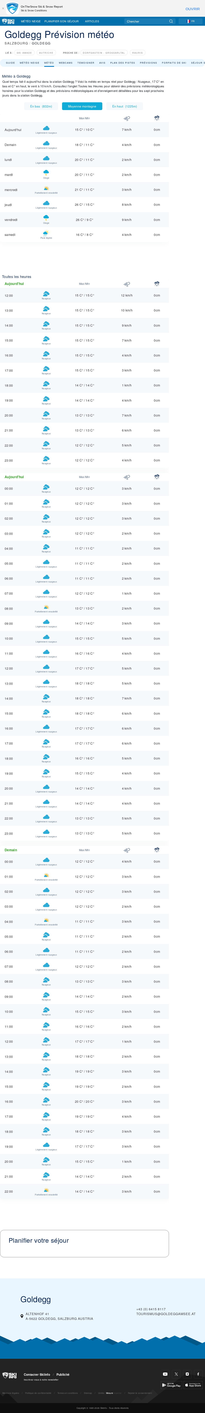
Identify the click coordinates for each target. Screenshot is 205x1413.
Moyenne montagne (82, 106)
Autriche (46, 52)
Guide (10, 62)
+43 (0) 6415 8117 (151, 1309)
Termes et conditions (67, 1392)
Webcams (66, 62)
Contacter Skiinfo (37, 1374)
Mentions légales (10, 1392)
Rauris (137, 52)
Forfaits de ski (174, 62)
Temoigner (85, 62)
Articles (92, 21)
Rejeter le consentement (140, 1392)
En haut (124, 106)
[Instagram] (187, 1374)
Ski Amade (24, 52)
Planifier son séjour (61, 21)
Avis (102, 62)
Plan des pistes (122, 62)
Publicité (63, 1374)
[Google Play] (171, 1384)
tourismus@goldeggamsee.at (166, 1314)
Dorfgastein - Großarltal (104, 52)
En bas (41, 106)
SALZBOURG (16, 43)
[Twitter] (176, 1374)
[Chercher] (171, 21)
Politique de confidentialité (38, 1392)
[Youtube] (165, 1374)
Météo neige (29, 62)
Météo (49, 62)
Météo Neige (31, 21)
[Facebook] (198, 1374)
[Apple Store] (193, 1384)
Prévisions (148, 62)
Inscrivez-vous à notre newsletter (41, 1379)
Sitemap (88, 1392)
